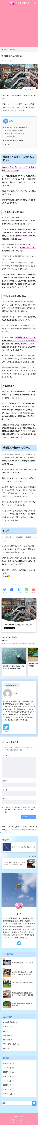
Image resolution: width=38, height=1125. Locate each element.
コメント (5, 755)
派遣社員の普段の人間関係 (14, 140)
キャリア (7, 1026)
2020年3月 (8, 1081)
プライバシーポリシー (18, 1120)
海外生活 (7, 1040)
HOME (20, 1116)
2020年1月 (8, 1089)
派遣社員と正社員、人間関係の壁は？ (18, 127)
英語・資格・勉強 (11, 1044)
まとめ (7, 144)
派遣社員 (14, 637)
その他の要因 (11, 136)
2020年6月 (8, 1068)
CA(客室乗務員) (10, 1022)
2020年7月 (8, 1063)
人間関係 (23, 643)
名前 (4, 781)
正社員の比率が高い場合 (14, 130)
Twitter (6, 731)
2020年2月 (8, 1085)
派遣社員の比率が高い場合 (15, 133)
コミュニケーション (10, 643)
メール (5, 790)
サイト (4, 799)
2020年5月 (8, 1072)
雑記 (6, 1048)
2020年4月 (8, 1076)
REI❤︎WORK (22, 2)
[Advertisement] (19, 26)
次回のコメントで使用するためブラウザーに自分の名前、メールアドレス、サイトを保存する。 (20, 809)
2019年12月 (8, 1094)
